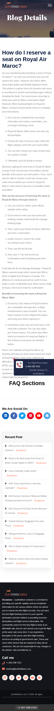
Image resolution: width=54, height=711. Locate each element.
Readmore (21, 450)
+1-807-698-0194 (27, 707)
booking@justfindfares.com (18, 669)
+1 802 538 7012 (13, 662)
